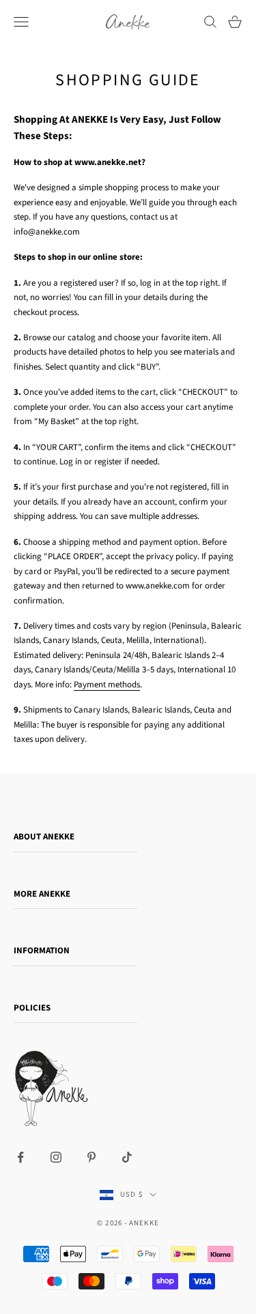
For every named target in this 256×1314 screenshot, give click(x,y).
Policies (32, 1008)
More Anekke (42, 894)
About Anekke (44, 837)
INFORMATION (42, 950)
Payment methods (107, 684)
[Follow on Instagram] (56, 1157)
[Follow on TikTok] (127, 1157)
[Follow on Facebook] (20, 1157)
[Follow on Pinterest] (91, 1157)
